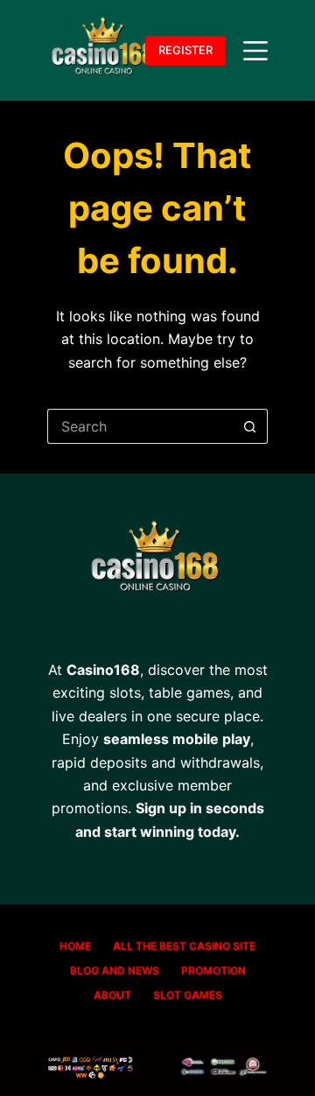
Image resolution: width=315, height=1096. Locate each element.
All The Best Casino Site (184, 945)
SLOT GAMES (187, 994)
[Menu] (255, 51)
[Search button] (250, 426)
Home (75, 945)
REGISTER (185, 50)
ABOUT (112, 994)
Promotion (213, 970)
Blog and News (114, 970)
